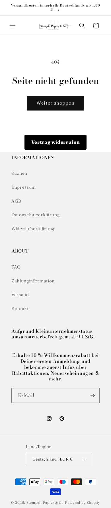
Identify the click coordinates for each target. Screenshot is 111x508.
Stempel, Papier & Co (45, 502)
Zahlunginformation (33, 281)
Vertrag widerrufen (55, 142)
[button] (12, 25)
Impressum (23, 187)
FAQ (16, 267)
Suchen (19, 173)
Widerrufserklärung (32, 228)
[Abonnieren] (92, 395)
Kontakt (20, 308)
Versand (20, 294)
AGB (16, 201)
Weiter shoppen (55, 103)
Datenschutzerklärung (35, 214)
